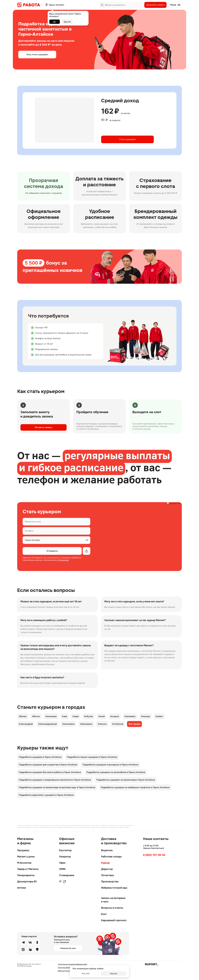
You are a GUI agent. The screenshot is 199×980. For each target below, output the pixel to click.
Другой (67, 22)
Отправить (52, 551)
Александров (26, 724)
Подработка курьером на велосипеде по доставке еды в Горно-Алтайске (57, 787)
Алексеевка (68, 724)
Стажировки (66, 875)
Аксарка (114, 716)
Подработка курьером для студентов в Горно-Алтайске (48, 764)
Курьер (105, 862)
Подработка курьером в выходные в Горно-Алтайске (110, 764)
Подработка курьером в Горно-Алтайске (40, 757)
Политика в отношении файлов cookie (72, 964)
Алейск (159, 716)
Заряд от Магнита (27, 869)
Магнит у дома (26, 856)
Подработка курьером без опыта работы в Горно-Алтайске (50, 772)
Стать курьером (127, 139)
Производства (109, 881)
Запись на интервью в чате (113, 900)
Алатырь (145, 716)
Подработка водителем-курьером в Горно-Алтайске (46, 795)
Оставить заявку (43, 427)
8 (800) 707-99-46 (154, 854)
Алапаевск (130, 716)
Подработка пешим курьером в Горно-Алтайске (92, 757)
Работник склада (111, 856)
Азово (75, 716)
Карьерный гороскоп (113, 920)
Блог (104, 914)
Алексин (102, 724)
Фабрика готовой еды (114, 887)
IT (60, 881)
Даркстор (107, 869)
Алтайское (117, 724)
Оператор (65, 856)
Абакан (23, 716)
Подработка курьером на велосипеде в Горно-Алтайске (125, 779)
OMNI (62, 869)
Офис (62, 862)
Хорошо (113, 973)
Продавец (23, 850)
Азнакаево (51, 716)
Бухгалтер (65, 850)
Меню (173, 5)
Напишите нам (68, 948)
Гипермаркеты (26, 875)
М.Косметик (24, 862)
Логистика (107, 875)
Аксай (101, 716)
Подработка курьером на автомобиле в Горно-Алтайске (115, 772)
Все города (134, 724)
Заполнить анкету (155, 5)
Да (54, 22)
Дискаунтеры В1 (27, 881)
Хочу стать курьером (37, 54)
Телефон (29, 531)
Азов (64, 716)
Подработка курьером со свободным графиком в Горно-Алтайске (135, 787)
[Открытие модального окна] (86, 551)
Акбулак (88, 716)
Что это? (85, 973)
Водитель (107, 850)
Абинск (36, 716)
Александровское (47, 724)
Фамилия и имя (33, 521)
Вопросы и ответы (112, 907)
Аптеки (21, 887)
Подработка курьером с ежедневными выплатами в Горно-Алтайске (55, 779)
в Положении (63, 560)
